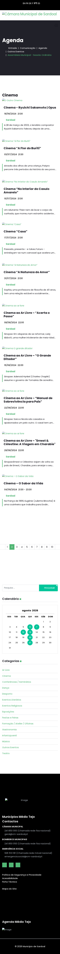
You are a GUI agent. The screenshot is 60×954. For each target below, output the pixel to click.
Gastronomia (9, 729)
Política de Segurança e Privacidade (21, 874)
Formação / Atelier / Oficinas (17, 723)
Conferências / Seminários (16, 681)
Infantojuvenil (9, 735)
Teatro (6, 753)
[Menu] (56, 25)
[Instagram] (35, 6)
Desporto (7, 693)
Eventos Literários (11, 699)
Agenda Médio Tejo (16, 922)
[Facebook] (25, 6)
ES (39, 3)
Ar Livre (6, 669)
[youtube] (11, 865)
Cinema (6, 675)
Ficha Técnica (9, 881)
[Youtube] (30, 6)
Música (6, 741)
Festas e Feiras (10, 717)
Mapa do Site (9, 888)
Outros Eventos (10, 747)
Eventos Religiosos (12, 705)
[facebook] (4, 865)
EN (24, 3)
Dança (5, 687)
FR (27, 3)
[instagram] (18, 865)
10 (52, 546)
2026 (35, 610)
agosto (27, 610)
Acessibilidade (10, 878)
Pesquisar (49, 587)
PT (35, 3)
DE (30, 3)
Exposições (8, 711)
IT (33, 3)
